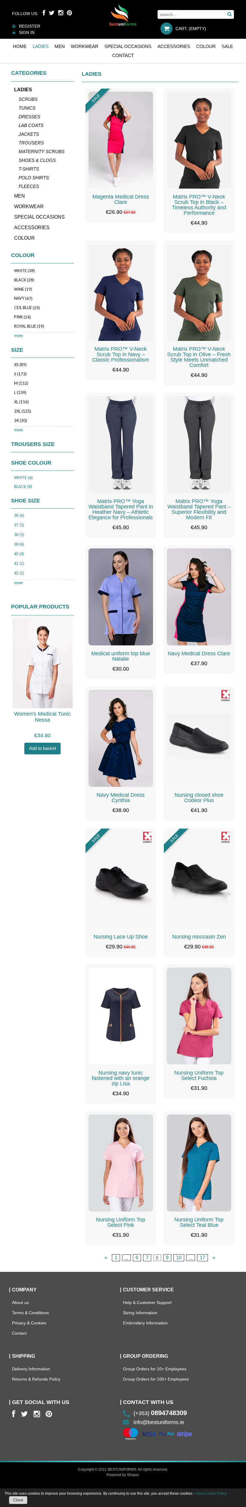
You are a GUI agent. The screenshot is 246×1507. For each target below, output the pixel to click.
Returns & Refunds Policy (36, 1379)
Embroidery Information (145, 1323)
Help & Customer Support (147, 1302)
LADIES (23, 89)
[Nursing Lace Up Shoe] (120, 880)
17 (202, 1257)
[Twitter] (52, 13)
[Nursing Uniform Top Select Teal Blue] (199, 1162)
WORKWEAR (29, 206)
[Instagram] (60, 13)
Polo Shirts (34, 177)
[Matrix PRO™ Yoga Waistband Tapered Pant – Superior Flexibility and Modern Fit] (199, 444)
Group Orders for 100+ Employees (156, 1379)
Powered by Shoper (122, 1475)
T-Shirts (29, 168)
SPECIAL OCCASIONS (39, 217)
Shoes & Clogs (37, 160)
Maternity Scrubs (41, 151)
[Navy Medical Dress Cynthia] (120, 738)
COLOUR (24, 238)
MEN (19, 196)
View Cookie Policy (211, 1493)
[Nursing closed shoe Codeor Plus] (199, 738)
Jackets (29, 134)
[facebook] (13, 1414)
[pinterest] (49, 1414)
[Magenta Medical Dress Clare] (120, 140)
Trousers (31, 142)
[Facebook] (43, 13)
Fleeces (29, 186)
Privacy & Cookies (29, 1323)
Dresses (29, 116)
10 (179, 1257)
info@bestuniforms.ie (159, 1422)
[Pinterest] (69, 13)
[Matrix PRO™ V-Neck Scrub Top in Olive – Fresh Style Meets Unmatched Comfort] (199, 292)
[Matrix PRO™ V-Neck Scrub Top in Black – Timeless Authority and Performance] (199, 140)
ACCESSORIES (32, 227)
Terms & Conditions (30, 1312)
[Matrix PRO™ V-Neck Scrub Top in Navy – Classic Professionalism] (120, 292)
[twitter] (24, 1414)
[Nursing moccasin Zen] (199, 880)
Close (18, 1500)
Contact (19, 1333)
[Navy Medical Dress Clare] (199, 596)
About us (20, 1302)
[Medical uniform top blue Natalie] (120, 596)
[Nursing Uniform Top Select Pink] (120, 1162)
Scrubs (28, 99)
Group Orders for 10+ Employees (154, 1368)
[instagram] (37, 1414)
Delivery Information (31, 1368)
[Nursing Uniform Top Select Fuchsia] (199, 1016)
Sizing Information (140, 1312)
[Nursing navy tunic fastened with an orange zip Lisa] (120, 1016)
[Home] (123, 14)
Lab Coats (31, 125)
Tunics (27, 108)
